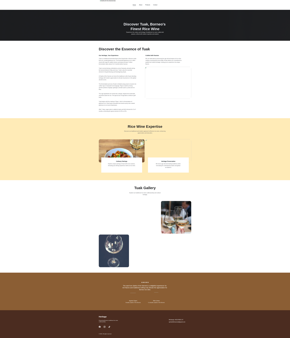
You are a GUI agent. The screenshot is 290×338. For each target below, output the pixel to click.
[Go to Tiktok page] (109, 327)
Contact (155, 5)
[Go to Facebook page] (100, 327)
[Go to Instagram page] (104, 327)
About (140, 5)
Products (147, 5)
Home (134, 5)
